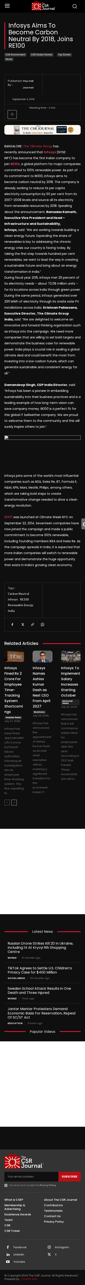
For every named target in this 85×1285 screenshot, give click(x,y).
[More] (12, 114)
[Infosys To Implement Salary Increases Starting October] (71, 656)
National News (67, 702)
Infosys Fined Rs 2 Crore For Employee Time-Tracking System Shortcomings (13, 689)
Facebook (20, 1247)
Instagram (62, 1247)
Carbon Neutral (18, 593)
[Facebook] (12, 624)
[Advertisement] (42, 871)
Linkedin (19, 1254)
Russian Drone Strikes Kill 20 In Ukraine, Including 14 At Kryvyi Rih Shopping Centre (40, 947)
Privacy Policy (48, 1185)
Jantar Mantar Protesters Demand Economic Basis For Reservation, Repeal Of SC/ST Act (41, 1013)
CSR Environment (15, 54)
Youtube (19, 1262)
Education (15, 1023)
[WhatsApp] (42, 624)
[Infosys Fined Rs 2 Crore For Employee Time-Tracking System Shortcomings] (14, 656)
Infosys (13, 599)
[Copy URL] (32, 624)
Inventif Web (29, 1279)
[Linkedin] (7, 1254)
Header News (13, 717)
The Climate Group (37, 146)
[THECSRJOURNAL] (43, 5)
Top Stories (64, 54)
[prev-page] (7, 802)
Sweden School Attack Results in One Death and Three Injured (39, 990)
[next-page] (14, 802)
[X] (22, 624)
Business (39, 712)
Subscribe (69, 1176)
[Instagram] (49, 1247)
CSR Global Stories (41, 54)
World (9, 59)
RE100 (8, 517)
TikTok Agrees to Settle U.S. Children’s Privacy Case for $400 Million (40, 970)
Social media (16, 978)
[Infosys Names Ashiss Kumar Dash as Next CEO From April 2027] (42, 656)
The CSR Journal (28, 84)
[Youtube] (7, 1262)
